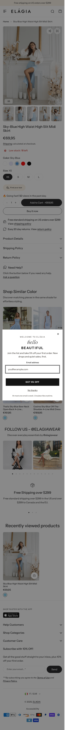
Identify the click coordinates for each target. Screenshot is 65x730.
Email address (31, 362)
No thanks (31, 390)
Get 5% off (31, 382)
